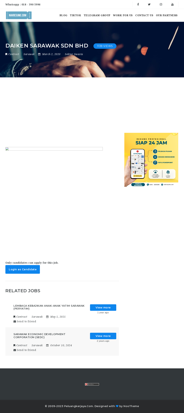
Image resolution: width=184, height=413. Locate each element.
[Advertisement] (68, 122)
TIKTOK (75, 15)
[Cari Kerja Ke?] (18, 15)
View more (103, 307)
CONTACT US (144, 15)
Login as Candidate (22, 269)
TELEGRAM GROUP (97, 15)
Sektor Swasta (74, 54)
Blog (63, 15)
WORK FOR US (123, 15)
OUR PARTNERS (167, 15)
